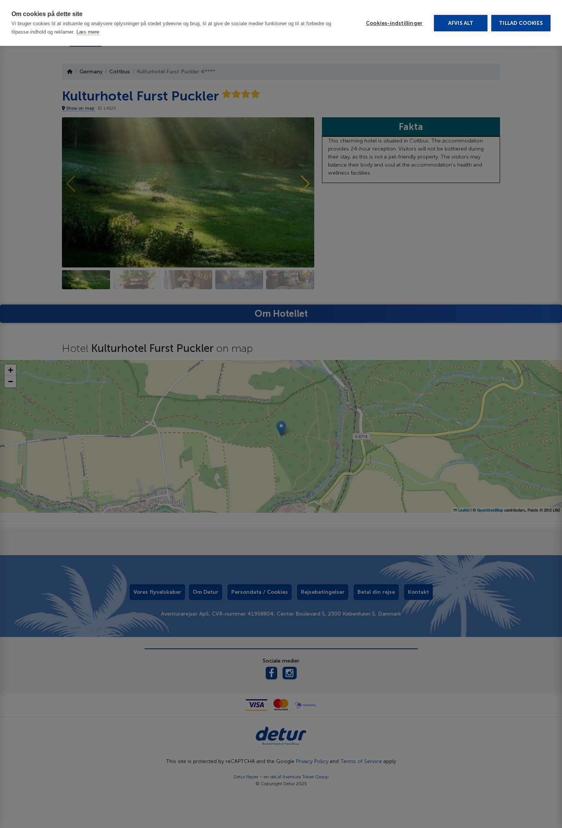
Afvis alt (461, 23)
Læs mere (87, 32)
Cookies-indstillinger (394, 23)
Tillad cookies (521, 23)
